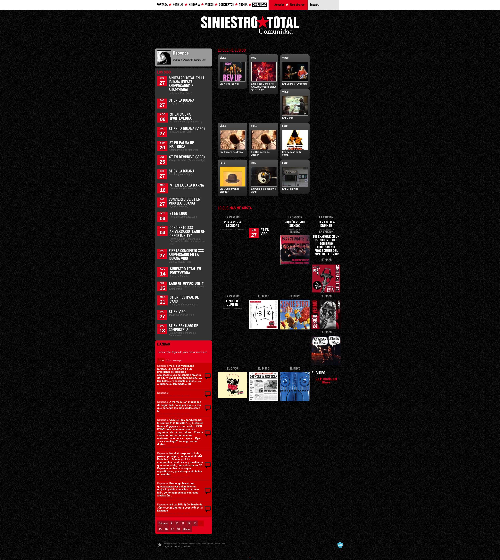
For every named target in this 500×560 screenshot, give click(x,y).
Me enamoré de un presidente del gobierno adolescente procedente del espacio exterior (326, 245)
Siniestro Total (250, 26)
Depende (162, 365)
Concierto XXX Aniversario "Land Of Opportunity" (187, 231)
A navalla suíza (340, 545)
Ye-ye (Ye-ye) (231, 84)
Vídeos (209, 4)
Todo (161, 360)
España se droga (233, 152)
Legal (166, 546)
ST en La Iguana (181, 100)
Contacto (175, 546)
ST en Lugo (178, 213)
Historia (194, 4)
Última (186, 529)
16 (166, 529)
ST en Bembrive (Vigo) (187, 157)
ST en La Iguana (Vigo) (187, 129)
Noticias (178, 4)
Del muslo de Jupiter (232, 303)
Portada (162, 4)
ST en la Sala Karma (187, 185)
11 (183, 523)
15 (160, 529)
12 (189, 523)
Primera (163, 523)
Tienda (243, 4)
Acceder (279, 4)
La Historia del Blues (326, 380)
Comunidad (259, 4)
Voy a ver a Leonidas (232, 224)
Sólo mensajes (174, 360)
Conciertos (226, 4)
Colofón (186, 546)
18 (178, 529)
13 (195, 523)
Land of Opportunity (186, 283)
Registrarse (297, 4)
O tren (290, 118)
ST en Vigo (177, 312)
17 (172, 529)
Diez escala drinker (326, 224)
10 (177, 523)
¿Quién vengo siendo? (295, 224)
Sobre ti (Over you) (297, 84)
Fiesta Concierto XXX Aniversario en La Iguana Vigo (186, 254)
